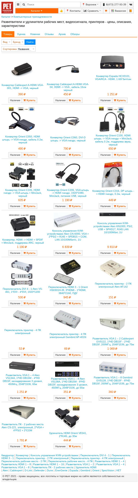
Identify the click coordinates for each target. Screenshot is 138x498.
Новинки (35, 34)
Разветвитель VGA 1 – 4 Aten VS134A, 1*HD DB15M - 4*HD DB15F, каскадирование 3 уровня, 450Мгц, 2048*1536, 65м (23, 380)
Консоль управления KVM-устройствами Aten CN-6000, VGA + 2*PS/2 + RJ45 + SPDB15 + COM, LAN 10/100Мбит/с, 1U (68, 235)
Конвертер (22, 455)
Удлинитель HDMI (85, 467)
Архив (62, 34)
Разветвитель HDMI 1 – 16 (48, 464)
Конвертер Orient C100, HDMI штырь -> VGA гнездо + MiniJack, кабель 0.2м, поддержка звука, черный (113, 140)
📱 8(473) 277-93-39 (114, 4)
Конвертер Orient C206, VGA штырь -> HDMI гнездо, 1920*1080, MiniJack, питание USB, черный (68, 193)
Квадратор (7, 455)
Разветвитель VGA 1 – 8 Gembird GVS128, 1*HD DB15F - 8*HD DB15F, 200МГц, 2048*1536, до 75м (113, 380)
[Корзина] (106, 10)
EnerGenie (61, 470)
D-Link (28, 470)
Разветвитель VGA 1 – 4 (110, 464)
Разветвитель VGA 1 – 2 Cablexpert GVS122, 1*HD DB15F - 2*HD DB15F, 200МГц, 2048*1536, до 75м (113, 341)
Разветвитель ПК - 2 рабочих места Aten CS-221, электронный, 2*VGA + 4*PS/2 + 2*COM (23, 427)
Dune (50, 470)
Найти (30, 42)
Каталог (6, 16)
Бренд (16, 42)
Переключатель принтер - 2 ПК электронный (42, 458)
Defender (39, 470)
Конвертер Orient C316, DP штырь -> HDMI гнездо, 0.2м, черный (113, 192)
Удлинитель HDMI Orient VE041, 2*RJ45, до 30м (68, 435)
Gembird (85, 470)
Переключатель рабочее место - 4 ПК (70, 461)
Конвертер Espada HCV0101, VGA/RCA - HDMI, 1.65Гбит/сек (113, 78)
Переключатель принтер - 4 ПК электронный (22, 332)
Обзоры (75, 34)
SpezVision (108, 470)
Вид (5, 42)
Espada (74, 470)
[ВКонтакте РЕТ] (131, 4)
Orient (95, 470)
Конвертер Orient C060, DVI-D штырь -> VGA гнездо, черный (68, 139)
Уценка (21, 34)
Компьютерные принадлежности (32, 16)
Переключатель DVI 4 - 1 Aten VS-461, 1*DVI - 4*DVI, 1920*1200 (23, 290)
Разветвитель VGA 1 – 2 (80, 464)
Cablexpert (16, 470)
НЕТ (118, 470)
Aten (5, 470)
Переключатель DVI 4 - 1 (95, 455)
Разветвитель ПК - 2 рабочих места (52, 467)
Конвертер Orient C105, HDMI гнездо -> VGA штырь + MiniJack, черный (23, 193)
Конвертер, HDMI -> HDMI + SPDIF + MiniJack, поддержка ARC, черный (22, 241)
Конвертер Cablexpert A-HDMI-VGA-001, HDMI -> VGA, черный (23, 87)
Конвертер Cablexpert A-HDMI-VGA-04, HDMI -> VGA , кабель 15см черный (68, 87)
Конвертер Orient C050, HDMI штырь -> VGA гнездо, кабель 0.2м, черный (22, 139)
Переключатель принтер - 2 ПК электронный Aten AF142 (113, 285)
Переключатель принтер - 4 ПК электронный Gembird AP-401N (68, 336)
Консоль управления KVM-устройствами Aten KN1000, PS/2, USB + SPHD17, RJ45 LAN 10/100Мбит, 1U (113, 228)
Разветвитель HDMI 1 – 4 (109, 461)
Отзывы (49, 34)
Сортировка (10, 49)
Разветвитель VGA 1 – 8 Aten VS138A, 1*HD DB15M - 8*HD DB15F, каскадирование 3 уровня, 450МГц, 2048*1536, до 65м (68, 383)
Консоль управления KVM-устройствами (54, 455)
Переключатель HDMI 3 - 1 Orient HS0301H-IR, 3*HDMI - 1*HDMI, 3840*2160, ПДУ (68, 290)
